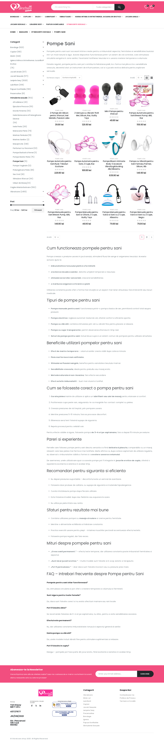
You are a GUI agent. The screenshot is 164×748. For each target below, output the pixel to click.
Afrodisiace (18, 102)
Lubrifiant (50, 16)
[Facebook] (32, 706)
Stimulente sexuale (76, 24)
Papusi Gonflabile (55, 24)
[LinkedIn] (40, 706)
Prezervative (15, 93)
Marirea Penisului (20, 135)
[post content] (59, 94)
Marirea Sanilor (19, 139)
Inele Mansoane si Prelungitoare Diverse (27, 117)
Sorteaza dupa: (53, 77)
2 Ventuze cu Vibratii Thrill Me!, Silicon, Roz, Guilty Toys (86, 115)
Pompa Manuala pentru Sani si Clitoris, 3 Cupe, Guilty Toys (86, 215)
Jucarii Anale (131, 16)
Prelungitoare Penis (21, 170)
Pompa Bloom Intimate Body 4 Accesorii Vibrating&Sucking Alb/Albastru (114, 165)
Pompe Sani (59, 110)
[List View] (151, 77)
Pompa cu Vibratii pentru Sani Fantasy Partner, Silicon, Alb (141, 164)
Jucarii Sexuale (17, 24)
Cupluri (27, 16)
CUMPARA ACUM (61, 104)
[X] (36, 706)
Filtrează (38, 210)
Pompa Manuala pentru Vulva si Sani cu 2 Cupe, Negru (141, 215)
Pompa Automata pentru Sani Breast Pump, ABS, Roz (141, 115)
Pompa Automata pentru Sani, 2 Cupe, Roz (86, 162)
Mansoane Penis (20, 131)
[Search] (119, 7)
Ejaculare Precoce (21, 106)
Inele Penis (17, 126)
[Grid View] (147, 77)
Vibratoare (65, 16)
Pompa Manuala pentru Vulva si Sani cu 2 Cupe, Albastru (113, 215)
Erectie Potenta (19, 111)
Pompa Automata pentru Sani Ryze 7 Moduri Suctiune (59, 164)
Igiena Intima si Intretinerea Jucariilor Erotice (98, 16)
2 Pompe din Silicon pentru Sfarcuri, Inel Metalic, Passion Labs (59, 115)
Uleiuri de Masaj (20, 183)
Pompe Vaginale (20, 165)
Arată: (132, 77)
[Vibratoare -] (21, 7)
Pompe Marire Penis (21, 157)
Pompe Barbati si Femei (23, 152)
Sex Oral (16, 174)
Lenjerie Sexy (36, 24)
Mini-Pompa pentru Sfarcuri (114, 112)
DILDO (38, 16)
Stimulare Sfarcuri (20, 178)
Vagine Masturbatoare (20, 187)
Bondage (14, 16)
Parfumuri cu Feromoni (23, 148)
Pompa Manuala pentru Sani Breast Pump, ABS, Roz (59, 215)
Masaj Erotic (18, 144)
